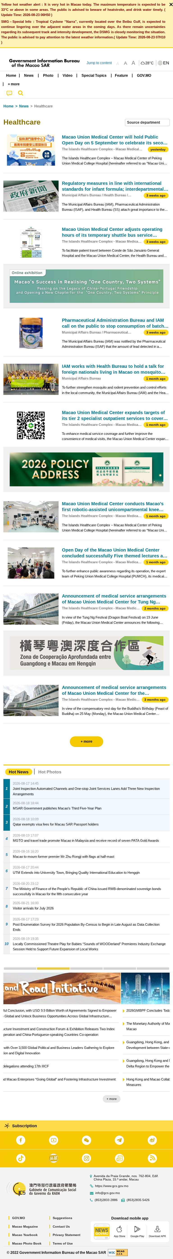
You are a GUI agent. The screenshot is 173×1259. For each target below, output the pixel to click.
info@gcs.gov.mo (107, 1193)
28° (149, 63)
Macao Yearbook (25, 1235)
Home (8, 106)
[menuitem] (29, 75)
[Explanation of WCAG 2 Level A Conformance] (118, 1252)
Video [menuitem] (68, 75)
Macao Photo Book (26, 1243)
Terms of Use (63, 1243)
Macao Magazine (25, 1226)
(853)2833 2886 (106, 1200)
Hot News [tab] (19, 772)
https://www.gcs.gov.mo (111, 1186)
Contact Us (61, 1226)
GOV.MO (18, 1218)
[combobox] (147, 122)
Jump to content (99, 63)
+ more (161, 1099)
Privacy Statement (66, 1235)
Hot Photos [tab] (49, 772)
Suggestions (62, 1218)
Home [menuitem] (11, 75)
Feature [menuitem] (121, 75)
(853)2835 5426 (138, 1200)
